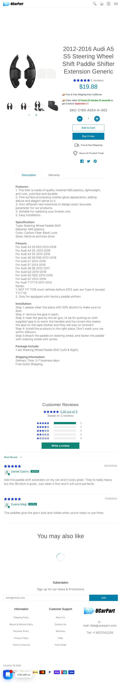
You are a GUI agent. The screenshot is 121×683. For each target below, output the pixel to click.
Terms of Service (21, 645)
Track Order (60, 645)
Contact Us (60, 624)
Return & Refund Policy (21, 624)
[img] (12, 466)
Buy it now (88, 136)
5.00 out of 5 (69, 411)
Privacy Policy (21, 638)
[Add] (97, 119)
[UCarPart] (13, 4)
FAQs (60, 638)
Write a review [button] (60, 445)
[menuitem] (94, 4)
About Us (60, 617)
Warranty (60, 631)
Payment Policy (21, 631)
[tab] (29, 175)
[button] (94, 4)
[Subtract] (80, 119)
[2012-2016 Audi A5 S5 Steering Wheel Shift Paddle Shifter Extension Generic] (11, 106)
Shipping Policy (21, 617)
